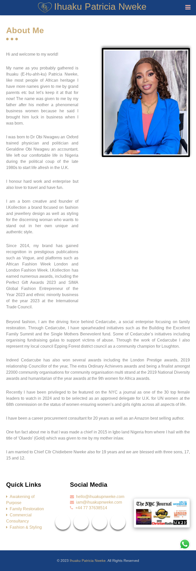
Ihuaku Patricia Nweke (88, 560)
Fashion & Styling (26, 527)
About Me (25, 30)
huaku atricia (101, 6)
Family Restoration (27, 509)
